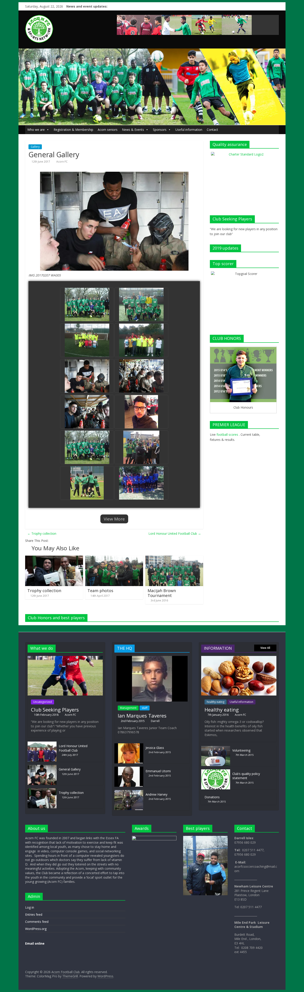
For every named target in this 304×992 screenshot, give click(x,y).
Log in (29, 907)
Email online (35, 943)
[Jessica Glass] (128, 745)
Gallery (35, 147)
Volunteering (241, 750)
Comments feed (37, 921)
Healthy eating (222, 709)
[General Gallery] (42, 767)
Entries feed (33, 914)
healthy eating (215, 702)
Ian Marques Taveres (142, 715)
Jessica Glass (155, 748)
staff (144, 708)
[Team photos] (114, 558)
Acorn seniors (108, 129)
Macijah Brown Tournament (162, 593)
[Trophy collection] (54, 558)
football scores (227, 434)
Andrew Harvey (156, 794)
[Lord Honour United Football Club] (42, 744)
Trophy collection (41, 533)
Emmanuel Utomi (158, 771)
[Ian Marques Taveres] (152, 658)
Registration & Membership (73, 129)
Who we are (36, 129)
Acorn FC (62, 161)
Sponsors (159, 129)
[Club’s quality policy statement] (215, 771)
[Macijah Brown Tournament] (174, 558)
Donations (212, 797)
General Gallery (70, 769)
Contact (212, 129)
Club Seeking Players (55, 709)
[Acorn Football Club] (152, 51)
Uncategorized (42, 702)
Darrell (155, 721)
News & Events (133, 129)
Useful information (188, 129)
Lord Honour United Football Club (174, 533)
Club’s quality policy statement (246, 776)
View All (265, 648)
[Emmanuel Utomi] (128, 769)
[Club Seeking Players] (65, 658)
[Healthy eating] (238, 658)
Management (128, 708)
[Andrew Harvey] (128, 792)
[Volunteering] (215, 748)
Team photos (100, 590)
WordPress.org (36, 929)
